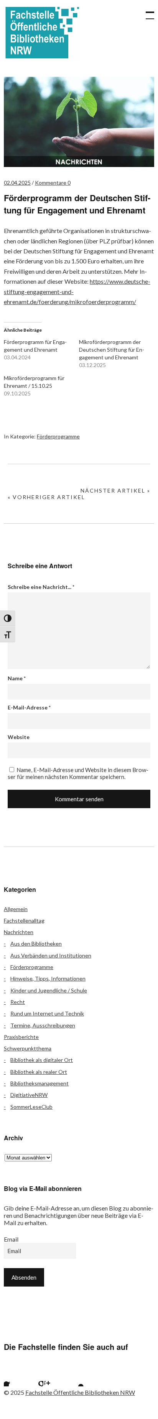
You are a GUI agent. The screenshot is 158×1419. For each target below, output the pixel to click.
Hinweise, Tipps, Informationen (48, 978)
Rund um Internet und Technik (47, 1013)
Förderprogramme (58, 436)
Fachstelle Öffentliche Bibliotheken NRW (42, 32)
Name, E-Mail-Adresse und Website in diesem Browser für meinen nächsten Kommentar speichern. (78, 773)
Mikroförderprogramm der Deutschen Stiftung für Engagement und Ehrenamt (111, 350)
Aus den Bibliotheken (36, 943)
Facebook (13, 1376)
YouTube (74, 1376)
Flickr (33, 1376)
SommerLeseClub (31, 1106)
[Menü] (146, 11)
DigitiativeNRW (29, 1095)
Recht (17, 1002)
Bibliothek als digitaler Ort (41, 1060)
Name (17, 678)
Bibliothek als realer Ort (38, 1071)
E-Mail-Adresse (29, 707)
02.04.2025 (17, 182)
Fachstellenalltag (24, 920)
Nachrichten (18, 932)
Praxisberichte (21, 1037)
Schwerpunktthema (27, 1048)
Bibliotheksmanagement (39, 1083)
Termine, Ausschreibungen (42, 1025)
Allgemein (16, 909)
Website (19, 737)
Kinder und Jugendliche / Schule (48, 990)
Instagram (54, 1376)
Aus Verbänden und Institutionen (50, 955)
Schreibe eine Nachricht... (41, 587)
